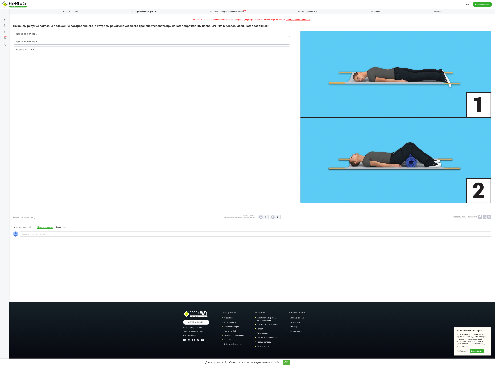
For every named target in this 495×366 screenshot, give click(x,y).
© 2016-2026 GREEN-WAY (192, 328)
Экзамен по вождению (234, 335)
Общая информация (233, 344)
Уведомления (262, 333)
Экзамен (438, 11)
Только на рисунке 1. (26, 33)
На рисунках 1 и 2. (25, 49)
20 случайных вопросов (143, 11)
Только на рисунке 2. (26, 41)
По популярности (45, 227)
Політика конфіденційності (193, 332)
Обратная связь (196, 322)
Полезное (260, 312)
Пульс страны (263, 346)
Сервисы (228, 340)
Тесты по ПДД (230, 331)
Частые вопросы (264, 342)
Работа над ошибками (307, 11)
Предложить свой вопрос (268, 324)
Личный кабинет (482, 4)
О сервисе (228, 318)
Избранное (375, 11)
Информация (229, 312)
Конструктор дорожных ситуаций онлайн (267, 319)
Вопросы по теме (70, 11)
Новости (260, 329)
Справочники (230, 322)
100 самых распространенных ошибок (227, 11)
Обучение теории (231, 326)
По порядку (60, 227)
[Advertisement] (252, 276)
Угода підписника (189, 335)
